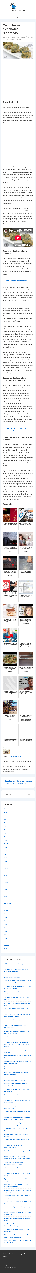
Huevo (5, 889)
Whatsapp (6, 949)
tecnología (7, 942)
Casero (6, 837)
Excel (5, 861)
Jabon (5, 896)
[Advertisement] (18, 80)
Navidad (6, 910)
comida (6, 851)
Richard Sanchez (15, 756)
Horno (5, 886)
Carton (5, 826)
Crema (5, 854)
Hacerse (6, 879)
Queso (5, 931)
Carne (5, 823)
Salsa (5, 935)
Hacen (5, 872)
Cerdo (5, 840)
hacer (20, 39)
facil (5, 865)
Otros (5, 914)
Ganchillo (6, 868)
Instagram (6, 893)
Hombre (6, 882)
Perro (5, 921)
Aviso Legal (19, 1254)
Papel (5, 917)
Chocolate (6, 844)
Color (5, 847)
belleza (6, 816)
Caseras (6, 833)
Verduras (6, 945)
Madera (6, 900)
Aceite (5, 809)
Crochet (6, 858)
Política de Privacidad (8, 1254)
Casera (6, 830)
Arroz (5, 812)
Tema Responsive (11, 1267)
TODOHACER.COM (18, 11)
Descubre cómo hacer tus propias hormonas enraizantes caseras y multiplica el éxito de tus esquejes (16, 1044)
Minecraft (6, 907)
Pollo (5, 924)
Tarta (5, 938)
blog (5, 819)
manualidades (7, 903)
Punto (5, 928)
